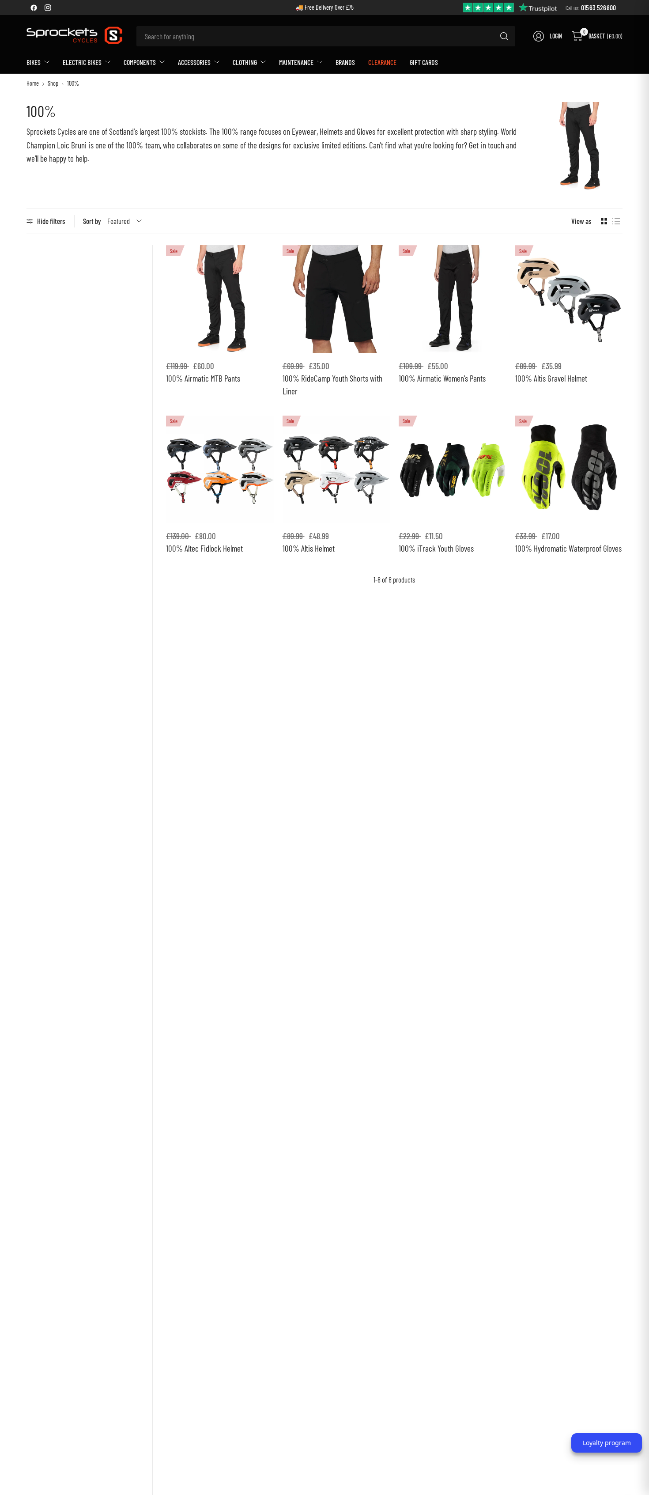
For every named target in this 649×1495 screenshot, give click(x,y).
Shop (53, 83)
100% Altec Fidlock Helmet (204, 548)
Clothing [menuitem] (245, 62)
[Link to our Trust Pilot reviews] (510, 7)
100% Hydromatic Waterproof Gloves (568, 548)
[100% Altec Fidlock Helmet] (220, 469)
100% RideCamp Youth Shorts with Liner (332, 384)
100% (73, 83)
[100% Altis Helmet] (336, 469)
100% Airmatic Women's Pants (442, 378)
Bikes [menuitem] (33, 62)
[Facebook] (33, 7)
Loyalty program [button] (607, 1442)
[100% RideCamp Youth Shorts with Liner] (336, 299)
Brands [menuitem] (345, 62)
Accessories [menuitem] (194, 62)
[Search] (504, 36)
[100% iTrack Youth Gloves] (452, 469)
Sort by (92, 220)
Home (32, 83)
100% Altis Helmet (309, 548)
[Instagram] (48, 7)
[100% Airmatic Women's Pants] (452, 299)
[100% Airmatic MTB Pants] (220, 299)
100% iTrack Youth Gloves (436, 548)
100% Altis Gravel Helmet (551, 378)
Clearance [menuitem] (382, 62)
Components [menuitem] (140, 62)
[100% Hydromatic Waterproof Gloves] (569, 469)
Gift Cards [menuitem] (424, 62)
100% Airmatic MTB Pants (203, 378)
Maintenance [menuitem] (296, 62)
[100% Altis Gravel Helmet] (569, 299)
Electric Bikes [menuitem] (82, 62)
